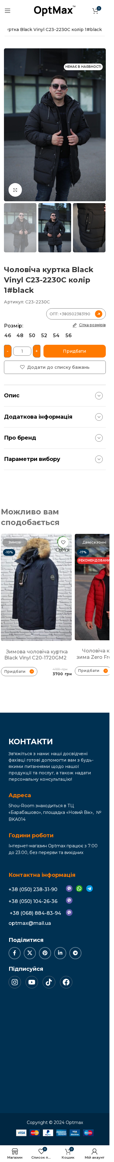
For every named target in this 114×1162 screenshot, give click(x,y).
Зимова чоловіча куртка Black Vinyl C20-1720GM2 (36, 655)
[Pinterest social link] (45, 953)
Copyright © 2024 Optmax (55, 1122)
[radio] (8, 336)
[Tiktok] (49, 982)
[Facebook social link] (15, 953)
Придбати (74, 351)
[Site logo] (54, 10)
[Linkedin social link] (60, 953)
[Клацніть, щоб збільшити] (15, 190)
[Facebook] (66, 982)
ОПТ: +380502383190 (70, 314)
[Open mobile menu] (8, 11)
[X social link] (30, 953)
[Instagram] (15, 982)
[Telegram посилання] (75, 953)
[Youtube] (32, 982)
